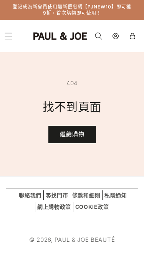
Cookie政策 (92, 206)
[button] (8, 36)
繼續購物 (72, 134)
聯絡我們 (30, 195)
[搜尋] (98, 36)
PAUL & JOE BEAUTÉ (85, 239)
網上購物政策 (54, 206)
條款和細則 (86, 195)
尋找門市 (57, 195)
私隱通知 (115, 195)
